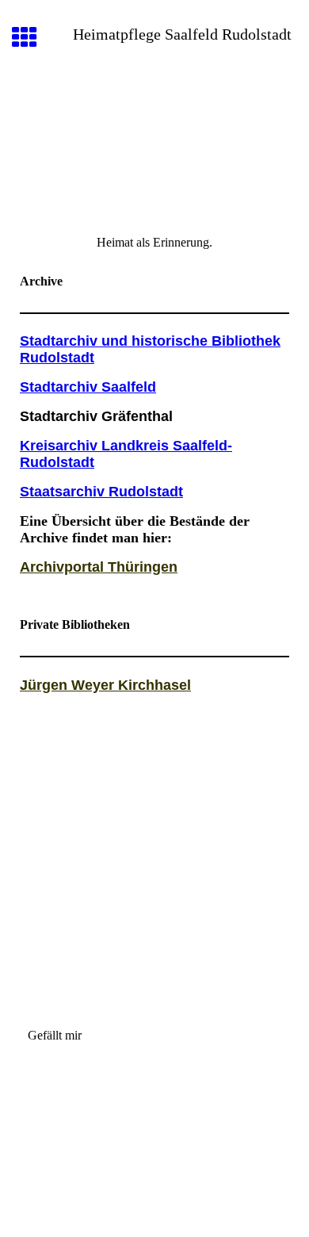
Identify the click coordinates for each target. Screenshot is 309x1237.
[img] (154, 148)
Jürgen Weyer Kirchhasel (105, 685)
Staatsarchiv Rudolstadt (101, 492)
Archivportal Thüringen (98, 567)
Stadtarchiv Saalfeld (88, 387)
